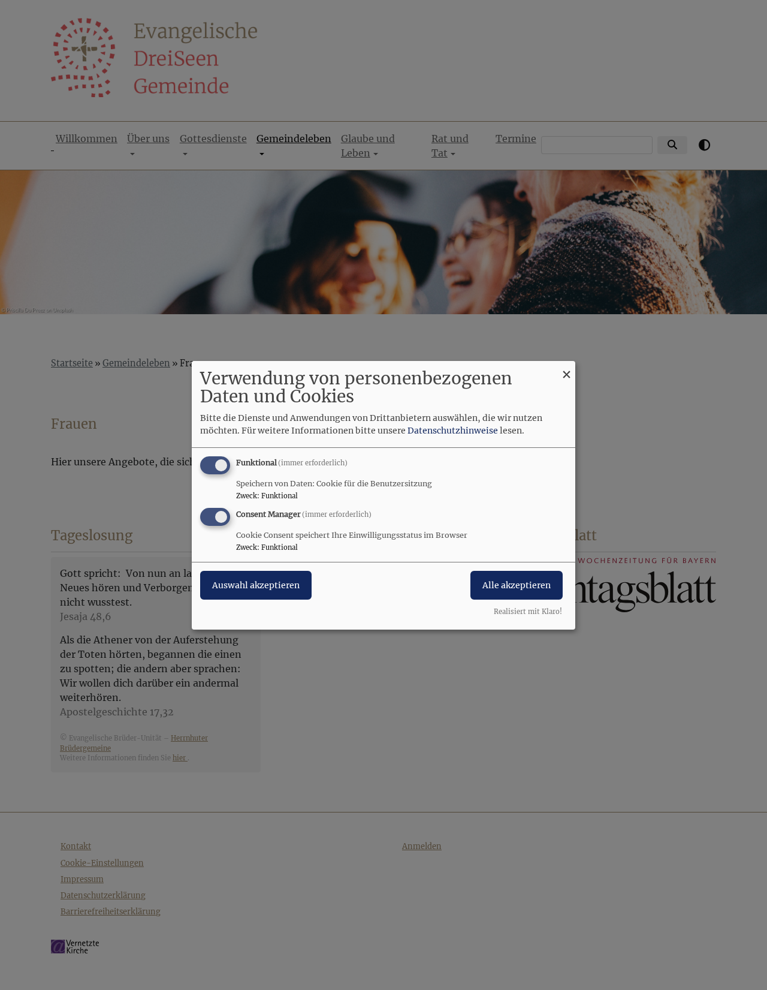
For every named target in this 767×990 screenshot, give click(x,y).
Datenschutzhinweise (452, 430)
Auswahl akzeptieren (256, 585)
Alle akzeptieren (516, 585)
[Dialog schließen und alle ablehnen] (566, 367)
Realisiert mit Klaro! (528, 611)
